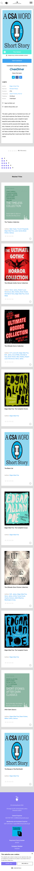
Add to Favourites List (10, 107)
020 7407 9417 (9, 818)
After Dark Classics (10, 710)
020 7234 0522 (8, 824)
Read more (10, 860)
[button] (31, 3)
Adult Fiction (13, 94)
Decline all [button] (25, 863)
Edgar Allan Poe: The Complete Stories (16, 409)
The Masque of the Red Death (14, 769)
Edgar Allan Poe (14, 86)
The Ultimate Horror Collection (14, 346)
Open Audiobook (17, 61)
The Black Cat (9, 468)
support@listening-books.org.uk (22, 824)
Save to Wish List (9, 103)
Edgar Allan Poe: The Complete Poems (16, 650)
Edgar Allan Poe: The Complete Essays (16, 528)
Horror (20, 94)
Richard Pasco (14, 89)
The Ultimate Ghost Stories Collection (16, 587)
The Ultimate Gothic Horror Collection (16, 283)
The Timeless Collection (12, 222)
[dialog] (17, 861)
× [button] (32, 853)
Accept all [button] (9, 863)
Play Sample (17, 52)
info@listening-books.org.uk (21, 818)
